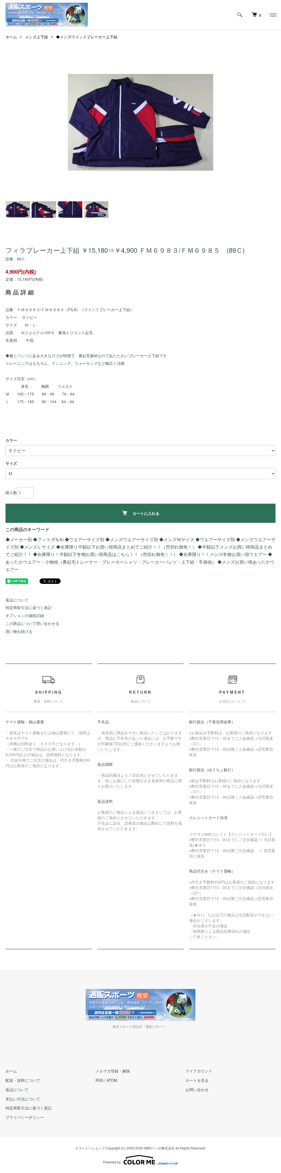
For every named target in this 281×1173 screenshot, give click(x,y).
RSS (99, 1080)
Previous (76, 122)
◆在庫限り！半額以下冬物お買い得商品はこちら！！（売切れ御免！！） (105, 554)
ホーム (11, 36)
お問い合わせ (197, 1089)
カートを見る (197, 1080)
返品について (17, 600)
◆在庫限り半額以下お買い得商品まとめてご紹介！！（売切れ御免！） (126, 547)
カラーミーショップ (90, 1148)
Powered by (112, 1162)
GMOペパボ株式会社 (159, 1148)
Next (205, 122)
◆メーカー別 (18, 539)
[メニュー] (273, 15)
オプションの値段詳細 (24, 615)
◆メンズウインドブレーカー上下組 (86, 36)
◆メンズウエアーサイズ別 (131, 539)
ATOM (111, 1080)
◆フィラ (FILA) (49, 539)
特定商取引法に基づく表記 (28, 607)
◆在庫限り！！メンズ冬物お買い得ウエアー (223, 554)
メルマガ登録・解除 (112, 1071)
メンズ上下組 (36, 36)
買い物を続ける (18, 631)
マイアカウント (199, 1071)
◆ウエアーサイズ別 (84, 539)
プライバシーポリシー (24, 1117)
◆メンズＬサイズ (37, 547)
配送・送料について (22, 1080)
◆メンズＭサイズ (176, 539)
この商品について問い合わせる (32, 623)
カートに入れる (146, 513)
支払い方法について (22, 1099)
